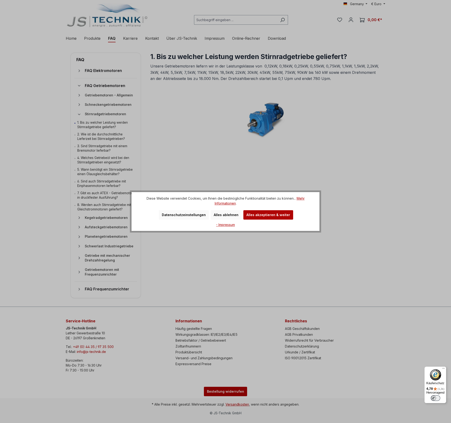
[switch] (435, 398)
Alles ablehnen (226, 215)
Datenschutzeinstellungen (184, 215)
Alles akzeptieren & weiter (268, 215)
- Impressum (225, 225)
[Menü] (443, 369)
